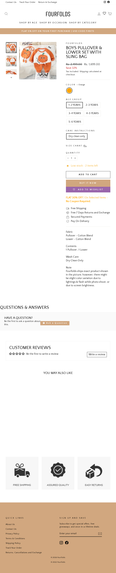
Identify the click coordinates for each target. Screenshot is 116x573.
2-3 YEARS (92, 105)
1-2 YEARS (74, 105)
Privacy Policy (12, 533)
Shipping (84, 71)
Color (75, 85)
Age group (74, 99)
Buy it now (88, 183)
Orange (69, 90)
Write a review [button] (97, 354)
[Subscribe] (100, 533)
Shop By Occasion (53, 22)
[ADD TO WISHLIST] (9, 385)
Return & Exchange (47, 2)
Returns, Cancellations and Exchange (24, 552)
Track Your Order (27, 2)
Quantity (73, 153)
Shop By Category (83, 22)
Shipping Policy (13, 543)
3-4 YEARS (75, 113)
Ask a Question (56, 323)
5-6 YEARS (75, 121)
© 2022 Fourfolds (58, 562)
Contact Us (11, 2)
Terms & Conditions (15, 538)
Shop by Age (28, 22)
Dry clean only (77, 136)
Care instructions (80, 131)
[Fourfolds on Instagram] (61, 542)
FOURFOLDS (74, 43)
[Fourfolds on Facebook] (66, 542)
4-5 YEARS (92, 113)
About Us (10, 524)
